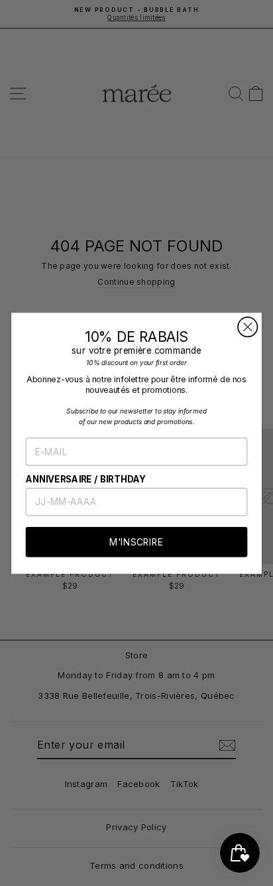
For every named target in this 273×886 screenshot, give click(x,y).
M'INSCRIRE (136, 542)
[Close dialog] (247, 326)
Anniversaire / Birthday (86, 478)
